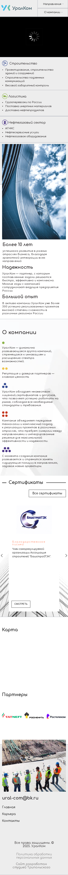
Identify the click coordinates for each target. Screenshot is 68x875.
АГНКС (9, 128)
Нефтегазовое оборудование (25, 136)
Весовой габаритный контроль (27, 85)
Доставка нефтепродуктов (24, 110)
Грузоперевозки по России (23, 102)
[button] (21, 604)
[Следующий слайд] (66, 555)
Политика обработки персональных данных (34, 856)
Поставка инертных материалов (28, 106)
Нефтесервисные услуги (22, 132)
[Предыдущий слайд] (2, 555)
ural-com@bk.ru (20, 798)
